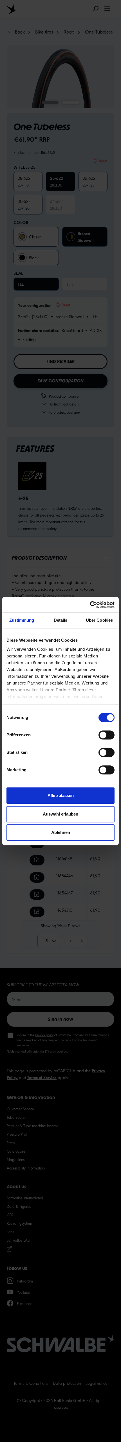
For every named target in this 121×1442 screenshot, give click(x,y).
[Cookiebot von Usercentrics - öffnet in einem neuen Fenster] (90, 604)
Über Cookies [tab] (99, 620)
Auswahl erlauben (60, 814)
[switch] (106, 734)
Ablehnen (60, 832)
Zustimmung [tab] (21, 620)
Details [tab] (61, 620)
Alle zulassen (61, 795)
